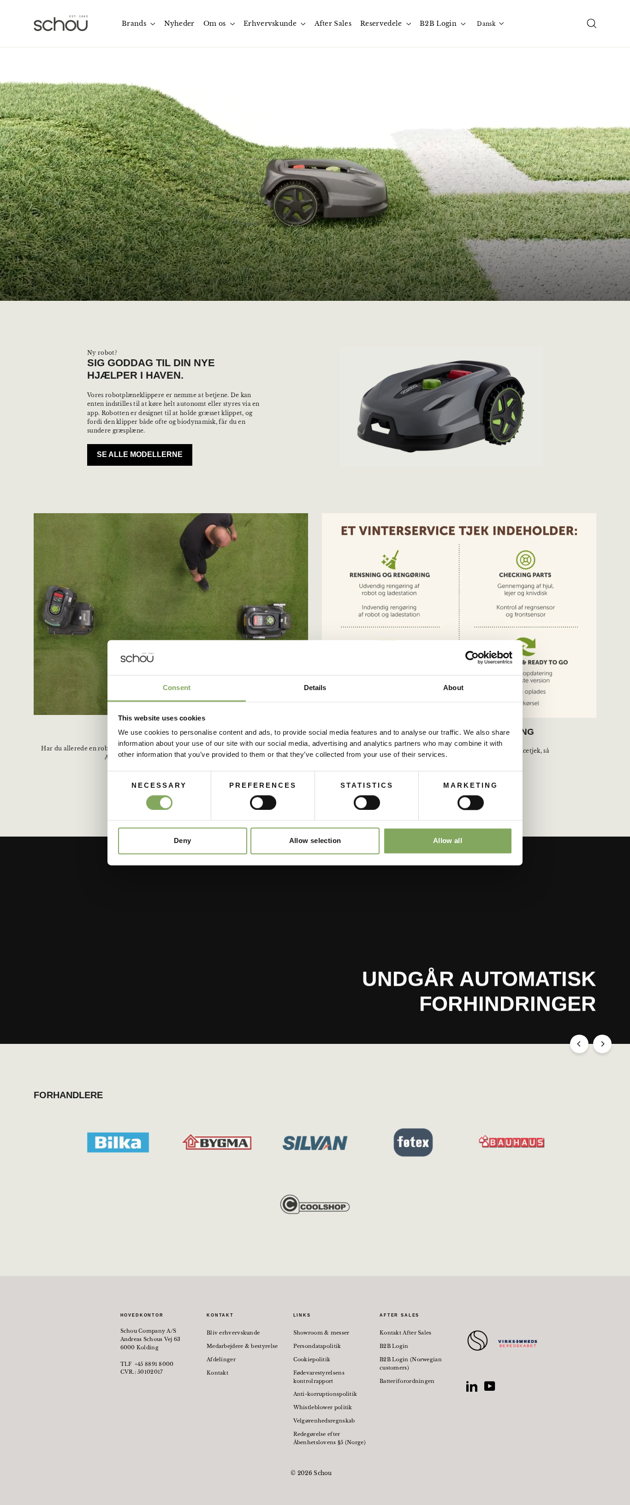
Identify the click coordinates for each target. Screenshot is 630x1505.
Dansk (486, 23)
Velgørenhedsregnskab (324, 1420)
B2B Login (439, 23)
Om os (215, 23)
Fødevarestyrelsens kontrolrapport (319, 1377)
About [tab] (453, 688)
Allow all (447, 841)
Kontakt (217, 1373)
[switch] (263, 802)
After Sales (333, 23)
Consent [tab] (176, 688)
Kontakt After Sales (406, 1332)
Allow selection (315, 841)
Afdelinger (221, 1359)
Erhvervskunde (271, 23)
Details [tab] (315, 688)
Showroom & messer (321, 1332)
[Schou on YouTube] (489, 1386)
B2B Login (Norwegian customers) (411, 1363)
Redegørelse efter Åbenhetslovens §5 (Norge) (329, 1438)
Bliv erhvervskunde (233, 1332)
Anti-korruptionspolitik (325, 1394)
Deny (182, 841)
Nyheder (179, 23)
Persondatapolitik (317, 1346)
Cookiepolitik (312, 1359)
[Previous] (579, 1044)
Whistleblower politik (322, 1407)
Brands (135, 23)
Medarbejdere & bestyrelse (242, 1346)
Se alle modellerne (140, 454)
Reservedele (382, 23)
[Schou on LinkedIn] (471, 1386)
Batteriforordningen (407, 1381)
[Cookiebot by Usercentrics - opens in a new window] (472, 657)
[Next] (602, 1044)
